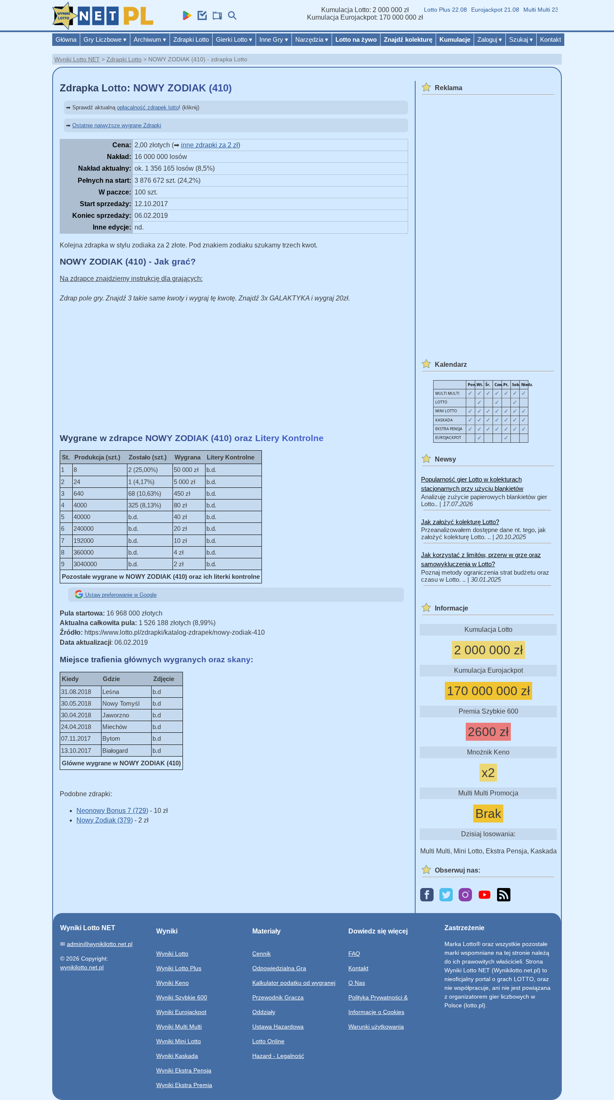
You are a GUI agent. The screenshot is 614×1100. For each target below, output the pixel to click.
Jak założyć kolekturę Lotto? (460, 521)
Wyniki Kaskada (177, 1055)
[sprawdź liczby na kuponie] (200, 17)
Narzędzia (311, 39)
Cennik (261, 953)
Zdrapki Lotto (191, 39)
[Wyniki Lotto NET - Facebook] (427, 895)
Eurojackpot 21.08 (486, 9)
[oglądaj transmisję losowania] (215, 17)
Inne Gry (273, 39)
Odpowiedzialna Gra (279, 968)
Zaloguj (489, 39)
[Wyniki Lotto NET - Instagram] (465, 895)
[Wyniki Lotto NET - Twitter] (446, 895)
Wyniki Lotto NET (77, 59)
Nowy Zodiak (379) (104, 820)
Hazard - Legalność (278, 1055)
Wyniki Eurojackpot (181, 1012)
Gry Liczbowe (105, 39)
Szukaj (521, 39)
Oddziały (263, 1012)
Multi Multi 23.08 (536, 9)
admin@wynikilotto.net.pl (99, 944)
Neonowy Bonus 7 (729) (112, 810)
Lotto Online (268, 1041)
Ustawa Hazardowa (278, 1026)
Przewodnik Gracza (278, 997)
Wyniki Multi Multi (179, 1026)
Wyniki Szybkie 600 (181, 997)
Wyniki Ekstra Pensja (183, 1070)
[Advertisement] (234, 368)
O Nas (356, 982)
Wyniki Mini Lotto (178, 1041)
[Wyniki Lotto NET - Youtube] (484, 895)
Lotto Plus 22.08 (436, 9)
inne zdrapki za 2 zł (209, 145)
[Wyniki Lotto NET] (102, 27)
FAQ (354, 953)
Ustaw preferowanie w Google (120, 595)
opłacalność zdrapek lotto (148, 107)
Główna (66, 39)
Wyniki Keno (172, 982)
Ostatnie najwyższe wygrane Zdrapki (116, 125)
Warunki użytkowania (376, 1026)
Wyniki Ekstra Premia (184, 1085)
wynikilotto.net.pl (82, 967)
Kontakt (550, 39)
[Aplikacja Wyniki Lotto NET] (185, 17)
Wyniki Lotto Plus (178, 968)
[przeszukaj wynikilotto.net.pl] (230, 17)
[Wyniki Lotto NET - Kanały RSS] (504, 895)
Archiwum (150, 39)
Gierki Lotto (234, 39)
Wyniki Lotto (172, 953)
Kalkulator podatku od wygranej (293, 982)
